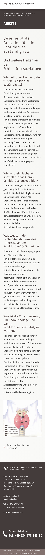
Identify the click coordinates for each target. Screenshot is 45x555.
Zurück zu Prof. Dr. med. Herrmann (19, 446)
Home (5, 14)
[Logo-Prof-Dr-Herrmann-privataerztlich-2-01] (18, 4)
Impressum (11, 553)
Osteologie (7, 486)
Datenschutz (23, 553)
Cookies (34, 553)
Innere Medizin (23, 486)
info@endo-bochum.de (13, 512)
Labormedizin (9, 489)
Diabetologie (25, 483)
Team (12, 14)
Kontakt (37, 550)
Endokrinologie (9, 483)
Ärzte (17, 14)
